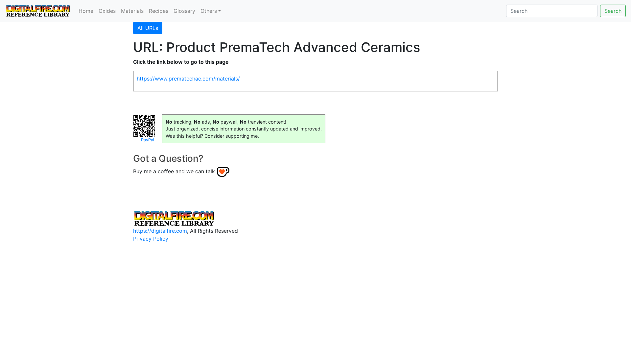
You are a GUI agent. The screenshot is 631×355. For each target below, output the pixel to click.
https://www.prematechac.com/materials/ (188, 78)
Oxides (107, 11)
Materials (132, 11)
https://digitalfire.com (160, 230)
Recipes (158, 11)
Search (612, 11)
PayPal (147, 139)
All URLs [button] (147, 28)
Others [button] (208, 11)
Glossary (184, 11)
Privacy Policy (150, 238)
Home (86, 11)
